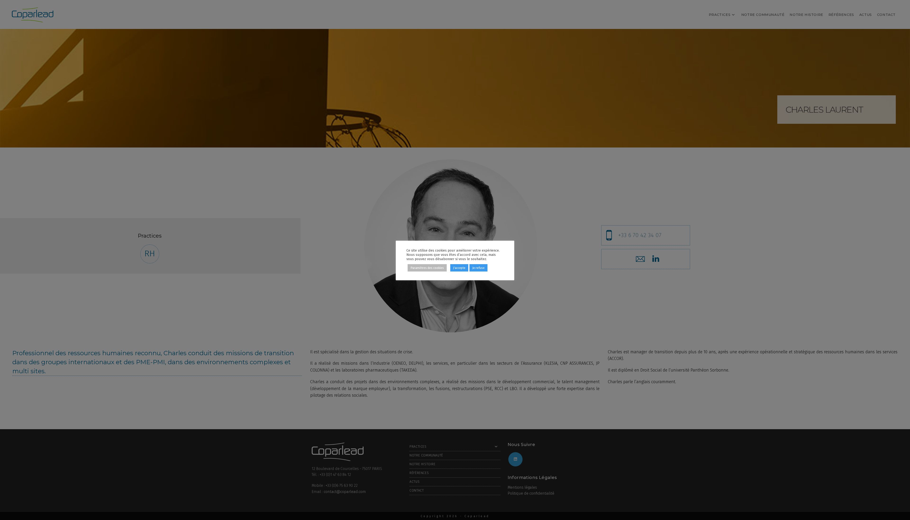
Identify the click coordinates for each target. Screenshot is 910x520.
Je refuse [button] (478, 268)
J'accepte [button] (459, 268)
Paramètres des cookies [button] (427, 268)
